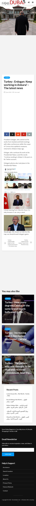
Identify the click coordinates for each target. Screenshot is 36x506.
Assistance (6, 467)
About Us (5, 479)
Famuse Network (8, 487)
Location (5, 475)
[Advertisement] (18, 55)
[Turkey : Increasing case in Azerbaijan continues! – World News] (18, 339)
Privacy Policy (7, 483)
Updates (7, 77)
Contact (5, 491)
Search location (8, 471)
